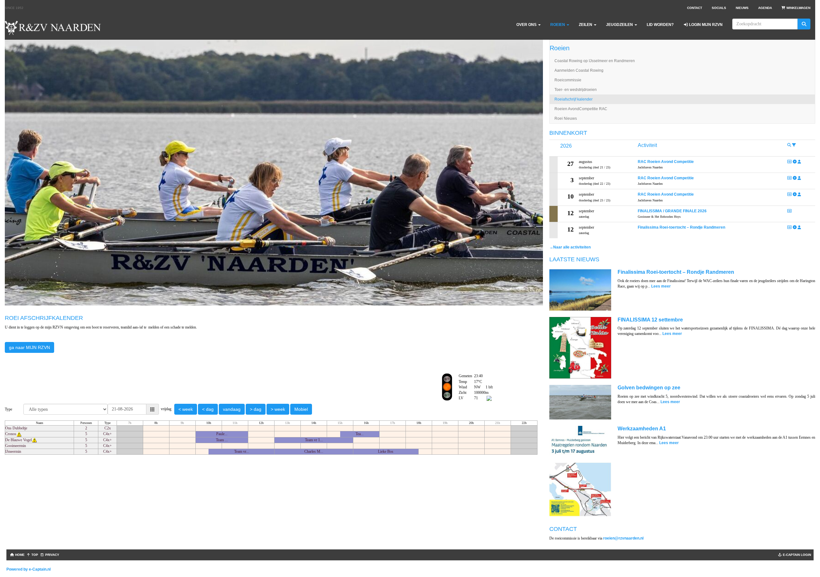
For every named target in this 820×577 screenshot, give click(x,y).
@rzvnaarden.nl (623, 538)
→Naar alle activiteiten (570, 247)
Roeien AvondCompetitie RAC (580, 109)
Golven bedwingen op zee (649, 387)
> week (278, 409)
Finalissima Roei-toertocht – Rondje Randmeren (681, 227)
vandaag (232, 409)
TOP (34, 555)
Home (19, 555)
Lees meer (661, 286)
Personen (86, 423)
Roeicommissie (567, 80)
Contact (694, 8)
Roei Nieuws (565, 118)
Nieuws (742, 8)
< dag (208, 409)
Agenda (765, 8)
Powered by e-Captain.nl (28, 569)
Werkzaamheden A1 (642, 428)
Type (107, 423)
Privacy (51, 555)
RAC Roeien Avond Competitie (666, 161)
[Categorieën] (794, 145)
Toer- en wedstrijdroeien (575, 89)
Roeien (560, 48)
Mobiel (301, 409)
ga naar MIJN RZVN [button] (29, 347)
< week (185, 409)
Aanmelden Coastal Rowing (578, 70)
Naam (39, 423)
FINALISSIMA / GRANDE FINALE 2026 (672, 211)
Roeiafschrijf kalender (573, 99)
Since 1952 (14, 8)
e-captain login (796, 555)
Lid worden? (660, 24)
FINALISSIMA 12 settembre (650, 319)
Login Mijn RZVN (705, 24)
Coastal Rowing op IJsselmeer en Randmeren (594, 61)
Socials (719, 8)
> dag (255, 409)
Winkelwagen (797, 8)
